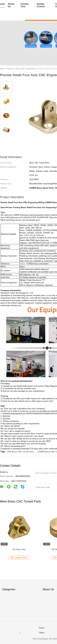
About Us (11, 5)
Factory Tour (25, 5)
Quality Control (41, 5)
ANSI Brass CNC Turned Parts (20, 452)
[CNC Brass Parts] (19, 527)
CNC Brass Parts (19, 549)
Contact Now (20, 557)
